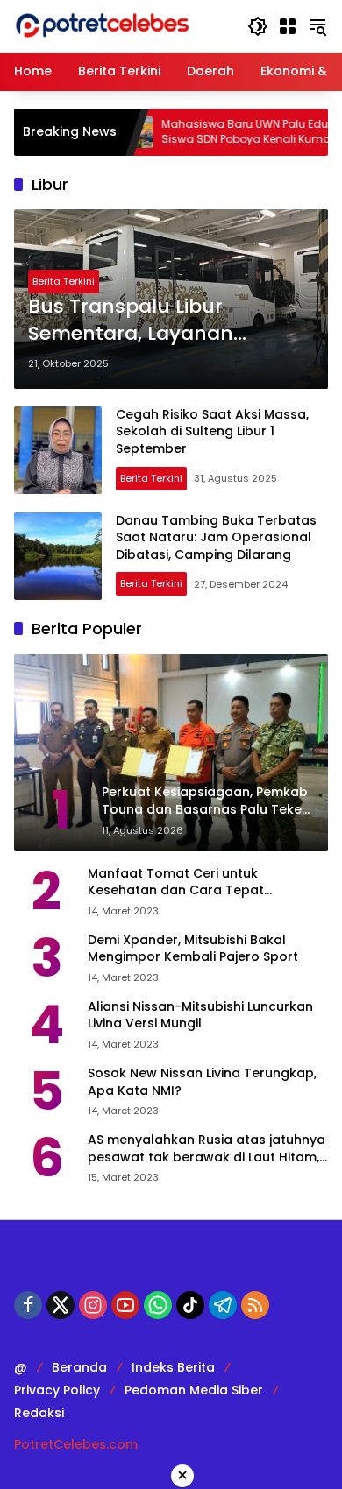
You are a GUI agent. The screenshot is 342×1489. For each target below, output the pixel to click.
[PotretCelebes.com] (101, 25)
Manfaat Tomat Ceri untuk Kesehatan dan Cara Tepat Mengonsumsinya (176, 882)
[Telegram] (223, 1305)
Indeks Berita (173, 1367)
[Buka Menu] (287, 26)
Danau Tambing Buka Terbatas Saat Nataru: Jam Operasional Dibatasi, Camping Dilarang (216, 537)
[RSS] (255, 1305)
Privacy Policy (57, 1390)
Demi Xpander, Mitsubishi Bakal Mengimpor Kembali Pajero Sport (193, 949)
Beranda (79, 1367)
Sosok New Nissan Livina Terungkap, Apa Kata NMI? (202, 1082)
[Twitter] (60, 1305)
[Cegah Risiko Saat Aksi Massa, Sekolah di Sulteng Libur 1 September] (58, 450)
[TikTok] (190, 1305)
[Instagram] (93, 1305)
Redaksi (39, 1413)
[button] (257, 26)
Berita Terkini (63, 281)
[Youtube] (125, 1305)
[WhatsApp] (158, 1305)
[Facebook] (28, 1305)
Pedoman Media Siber (194, 1390)
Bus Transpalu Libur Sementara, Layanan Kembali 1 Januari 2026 (140, 320)
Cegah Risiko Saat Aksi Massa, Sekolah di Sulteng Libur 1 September (212, 431)
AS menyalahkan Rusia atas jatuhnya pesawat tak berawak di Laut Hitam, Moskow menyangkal (206, 1149)
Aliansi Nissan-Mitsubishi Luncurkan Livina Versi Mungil (200, 1016)
